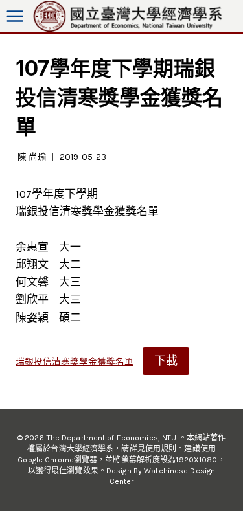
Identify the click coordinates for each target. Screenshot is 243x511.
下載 (166, 361)
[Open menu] (15, 16)
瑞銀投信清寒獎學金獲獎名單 (74, 362)
